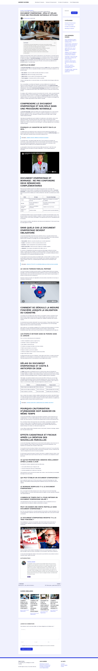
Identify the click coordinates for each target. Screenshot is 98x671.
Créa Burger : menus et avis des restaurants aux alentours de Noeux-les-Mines (71, 57)
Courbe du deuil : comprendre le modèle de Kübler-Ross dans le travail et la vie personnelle (71, 45)
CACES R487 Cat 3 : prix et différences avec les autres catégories (70, 49)
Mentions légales (64, 665)
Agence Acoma (23, 2)
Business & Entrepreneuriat (51, 2)
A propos (63, 663)
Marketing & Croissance (39, 2)
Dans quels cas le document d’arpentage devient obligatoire (34, 46)
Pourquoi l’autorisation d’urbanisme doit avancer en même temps (35, 50)
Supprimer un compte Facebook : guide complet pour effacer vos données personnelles (44, 605)
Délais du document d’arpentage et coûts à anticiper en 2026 (35, 49)
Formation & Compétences (63, 2)
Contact (62, 666)
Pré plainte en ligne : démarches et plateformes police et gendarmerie (71, 70)
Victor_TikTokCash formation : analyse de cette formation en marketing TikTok (70, 40)
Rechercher (67, 10)
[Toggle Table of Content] (54, 43)
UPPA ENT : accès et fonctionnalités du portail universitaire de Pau (69, 66)
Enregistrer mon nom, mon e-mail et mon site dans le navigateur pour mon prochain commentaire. (38, 645)
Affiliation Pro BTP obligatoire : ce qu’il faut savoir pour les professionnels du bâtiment (71, 53)
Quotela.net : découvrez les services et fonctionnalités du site (70, 62)
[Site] (30, 577)
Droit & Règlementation (74, 2)
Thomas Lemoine (31, 561)
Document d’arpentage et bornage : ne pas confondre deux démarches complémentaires (39, 45)
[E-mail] (28, 577)
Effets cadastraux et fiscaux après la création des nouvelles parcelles (36, 51)
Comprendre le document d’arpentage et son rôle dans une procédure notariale (38, 44)
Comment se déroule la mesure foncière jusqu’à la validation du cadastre (37, 48)
